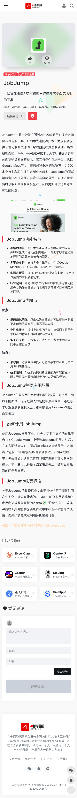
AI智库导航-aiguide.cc (44, 785)
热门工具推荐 (27, 74)
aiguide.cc (58, 525)
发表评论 (62, 671)
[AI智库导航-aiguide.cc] (38, 5)
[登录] (64, 6)
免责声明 (30, 758)
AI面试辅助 (58, 107)
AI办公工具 (11, 74)
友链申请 (14, 758)
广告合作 (46, 758)
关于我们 (62, 758)
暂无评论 (16, 608)
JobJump (8, 135)
